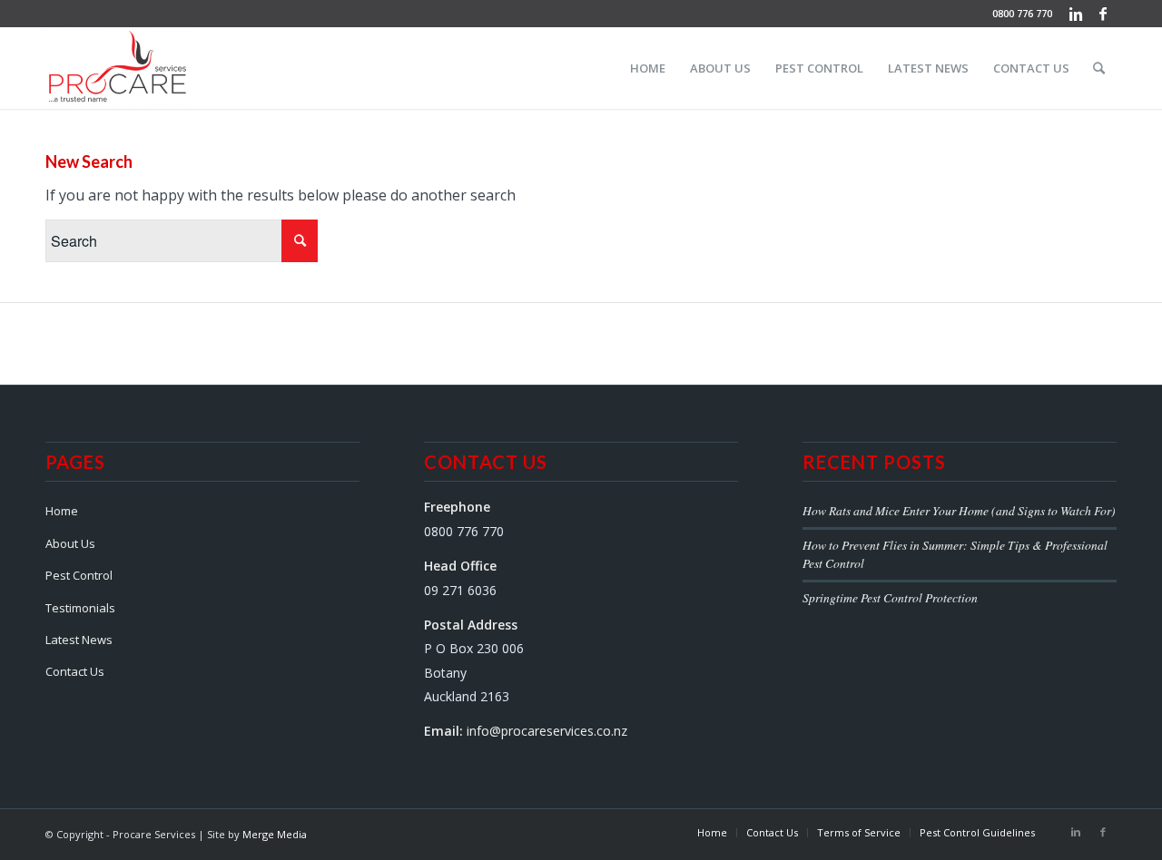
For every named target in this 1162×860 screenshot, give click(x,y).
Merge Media (274, 834)
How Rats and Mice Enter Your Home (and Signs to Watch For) (959, 510)
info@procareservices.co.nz (547, 730)
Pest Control (79, 575)
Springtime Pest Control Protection (890, 597)
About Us (70, 543)
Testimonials (80, 608)
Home (61, 511)
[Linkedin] (1075, 13)
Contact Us (74, 671)
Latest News (79, 639)
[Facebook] (1103, 13)
